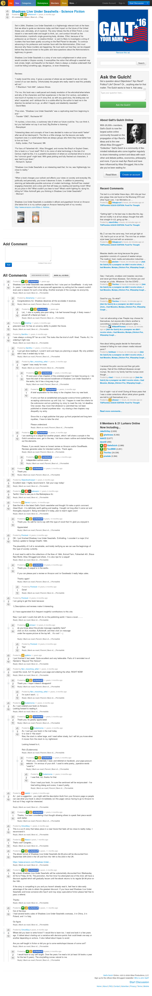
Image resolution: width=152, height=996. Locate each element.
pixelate (115, 261)
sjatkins (28, 655)
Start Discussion (136, 3)
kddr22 (103, 438)
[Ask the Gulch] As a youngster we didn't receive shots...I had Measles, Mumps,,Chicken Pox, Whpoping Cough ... (123, 264)
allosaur (115, 400)
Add (8, 264)
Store (64, 3)
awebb (27, 793)
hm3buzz (112, 352)
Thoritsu (115, 284)
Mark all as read (61, 275)
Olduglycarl (117, 202)
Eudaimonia (30, 703)
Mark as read (24, 293)
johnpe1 (32, 625)
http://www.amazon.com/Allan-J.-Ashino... (33, 207)
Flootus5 (24, 535)
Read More (111, 174)
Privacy (133, 986)
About (105, 986)
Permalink (44, 293)
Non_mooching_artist (39, 361)
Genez (27, 502)
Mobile (146, 986)
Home (99, 986)
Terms (139, 986)
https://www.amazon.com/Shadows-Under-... (32, 861)
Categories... (27, 3)
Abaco (27, 839)
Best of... (34, 17)
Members (55, 3)
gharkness (108, 434)
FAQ (110, 986)
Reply (15, 293)
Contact (117, 986)
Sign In (122, 3)
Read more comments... (111, 411)
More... (72, 3)
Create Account (109, 3)
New (17, 3)
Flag (41, 17)
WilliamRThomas (119, 326)
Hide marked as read (40, 275)
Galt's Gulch (108, 975)
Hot (10, 3)
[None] (123, 30)
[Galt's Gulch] (4, 3)
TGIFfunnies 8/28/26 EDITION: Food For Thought (120, 205)
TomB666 (111, 448)
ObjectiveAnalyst (28, 480)
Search (141, 63)
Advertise (125, 986)
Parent (39, 304)
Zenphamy (30, 298)
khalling (28, 323)
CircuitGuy (25, 826)
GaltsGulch (112, 445)
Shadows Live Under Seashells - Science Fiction (48, 11)
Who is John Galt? (141, 978)
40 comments (17, 17)
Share (27, 17)
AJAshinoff (31, 14)
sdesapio (35, 491)
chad (111, 377)
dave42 (103, 441)
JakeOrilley (113, 222)
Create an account (131, 174)
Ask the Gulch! (123, 104)
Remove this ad (123, 52)
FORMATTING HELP (45, 263)
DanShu (24, 334)
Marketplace (42, 3)
